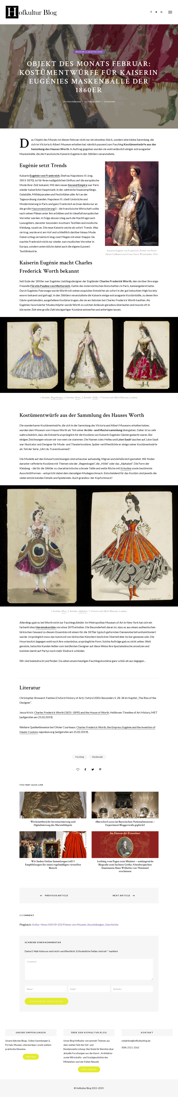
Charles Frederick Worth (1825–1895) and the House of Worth (71, 712)
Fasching (79, 757)
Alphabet (83, 611)
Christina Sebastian (72, 101)
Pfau (64, 611)
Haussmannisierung (43, 208)
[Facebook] (85, 769)
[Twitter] (92, 769)
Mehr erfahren (89, 1069)
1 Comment (109, 101)
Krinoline (125, 468)
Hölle (95, 397)
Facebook (151, 12)
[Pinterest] (100, 769)
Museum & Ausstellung (89, 52)
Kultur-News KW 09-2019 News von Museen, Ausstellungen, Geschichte (75, 924)
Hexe (77, 397)
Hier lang (30, 1056)
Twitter (156, 12)
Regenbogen (57, 397)
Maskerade (97, 757)
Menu (170, 12)
